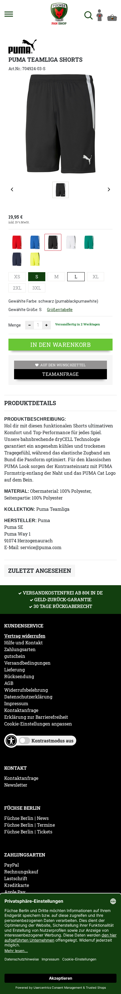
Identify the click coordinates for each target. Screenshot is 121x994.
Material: (16, 491)
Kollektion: (19, 509)
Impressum (16, 703)
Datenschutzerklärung (28, 697)
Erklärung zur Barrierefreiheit (36, 717)
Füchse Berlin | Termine (29, 825)
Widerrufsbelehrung (26, 690)
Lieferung (14, 670)
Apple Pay (14, 892)
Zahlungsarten (20, 649)
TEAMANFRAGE (60, 374)
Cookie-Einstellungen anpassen (38, 724)
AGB (8, 683)
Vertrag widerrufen (24, 636)
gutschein (14, 656)
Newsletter (15, 785)
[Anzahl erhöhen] (46, 325)
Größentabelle (60, 309)
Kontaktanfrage (21, 710)
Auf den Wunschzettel (63, 365)
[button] (8, 14)
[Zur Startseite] (59, 13)
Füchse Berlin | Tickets (28, 832)
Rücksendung (19, 676)
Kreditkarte (16, 885)
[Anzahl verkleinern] (29, 325)
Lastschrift (15, 878)
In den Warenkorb (60, 344)
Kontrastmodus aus (52, 741)
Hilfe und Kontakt (23, 642)
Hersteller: (20, 520)
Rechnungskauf (21, 872)
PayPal (11, 865)
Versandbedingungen (27, 663)
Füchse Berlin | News (26, 818)
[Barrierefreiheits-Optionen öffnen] (11, 741)
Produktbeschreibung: (35, 419)
